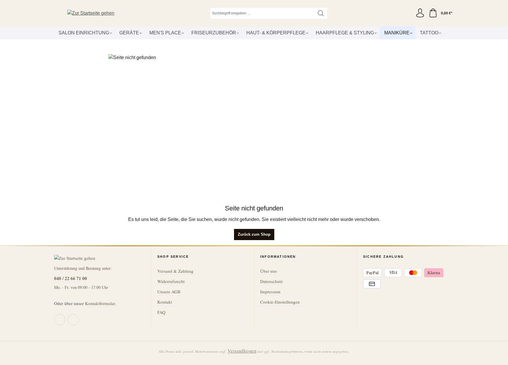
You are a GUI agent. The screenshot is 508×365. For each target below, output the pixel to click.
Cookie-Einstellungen (280, 302)
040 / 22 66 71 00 (70, 278)
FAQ (161, 312)
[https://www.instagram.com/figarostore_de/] (73, 319)
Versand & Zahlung (175, 271)
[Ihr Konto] (420, 13)
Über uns (268, 271)
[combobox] (262, 13)
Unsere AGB (169, 291)
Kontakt (164, 302)
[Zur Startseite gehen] (91, 13)
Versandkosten (242, 351)
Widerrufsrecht (171, 281)
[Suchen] (320, 13)
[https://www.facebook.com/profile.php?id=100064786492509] (59, 319)
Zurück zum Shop (254, 234)
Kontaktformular (100, 303)
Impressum (270, 291)
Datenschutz (271, 281)
